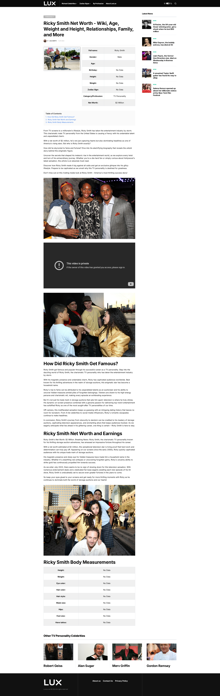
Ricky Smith (120, 50)
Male (120, 57)
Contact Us (108, 681)
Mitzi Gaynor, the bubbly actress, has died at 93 (164, 43)
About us (96, 681)
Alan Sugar (86, 666)
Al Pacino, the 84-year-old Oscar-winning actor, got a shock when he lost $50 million (164, 28)
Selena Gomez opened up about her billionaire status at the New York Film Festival (164, 91)
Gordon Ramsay (158, 666)
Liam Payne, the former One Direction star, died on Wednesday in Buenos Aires (164, 59)
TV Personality (49, 16)
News (154, 20)
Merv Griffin (121, 666)
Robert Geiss (53, 666)
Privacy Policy (121, 681)
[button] (168, 3)
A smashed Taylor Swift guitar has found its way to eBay (164, 75)
